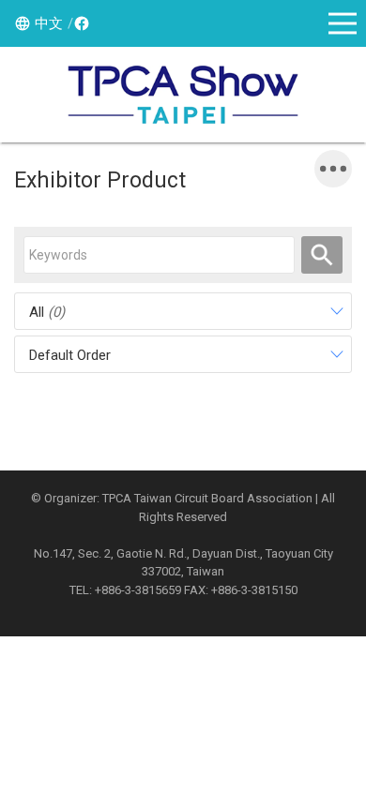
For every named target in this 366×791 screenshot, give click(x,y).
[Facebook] (79, 23)
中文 (49, 23)
